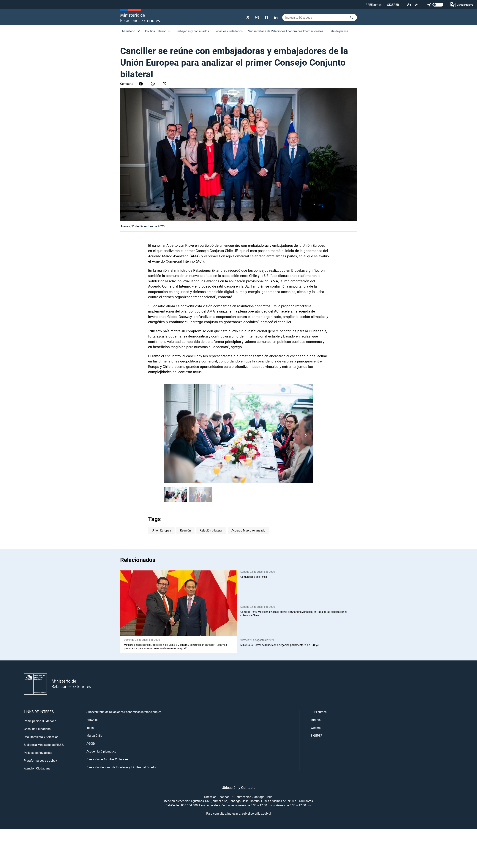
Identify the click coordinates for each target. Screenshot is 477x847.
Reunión (185, 530)
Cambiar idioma (465, 4)
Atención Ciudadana (37, 768)
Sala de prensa (338, 31)
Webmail (316, 728)
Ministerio (128, 31)
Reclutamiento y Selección (41, 737)
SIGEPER (393, 5)
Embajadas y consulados (192, 31)
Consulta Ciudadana (37, 729)
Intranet (316, 720)
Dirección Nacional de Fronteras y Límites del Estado (121, 767)
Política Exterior (155, 31)
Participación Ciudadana (40, 721)
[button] (306, 435)
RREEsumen (374, 5)
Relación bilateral (211, 530)
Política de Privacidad (38, 753)
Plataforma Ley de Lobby (40, 760)
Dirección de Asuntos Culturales (107, 759)
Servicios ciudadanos (228, 31)
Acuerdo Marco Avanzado (248, 530)
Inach (90, 728)
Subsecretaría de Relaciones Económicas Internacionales (285, 31)
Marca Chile (94, 735)
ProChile (91, 720)
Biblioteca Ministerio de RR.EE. (44, 745)
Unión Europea (161, 530)
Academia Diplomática (101, 751)
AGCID (90, 743)
